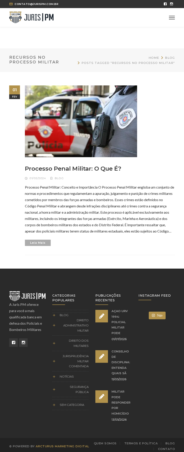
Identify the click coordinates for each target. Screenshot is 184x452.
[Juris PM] (31, 17)
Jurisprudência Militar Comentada (76, 361)
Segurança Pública (79, 389)
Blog (170, 57)
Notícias (67, 376)
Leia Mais (38, 242)
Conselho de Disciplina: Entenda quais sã (121, 362)
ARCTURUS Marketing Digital (62, 446)
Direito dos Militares (79, 343)
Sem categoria (72, 404)
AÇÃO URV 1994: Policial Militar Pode (120, 322)
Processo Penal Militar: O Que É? (73, 168)
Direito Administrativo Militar (76, 325)
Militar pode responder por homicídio (121, 402)
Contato (166, 449)
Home (154, 57)
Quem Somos (105, 443)
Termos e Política (141, 443)
